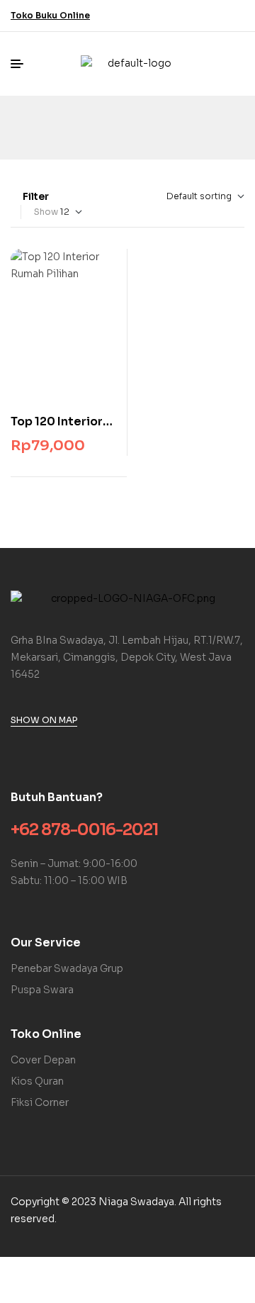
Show (46, 211)
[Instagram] (235, 15)
